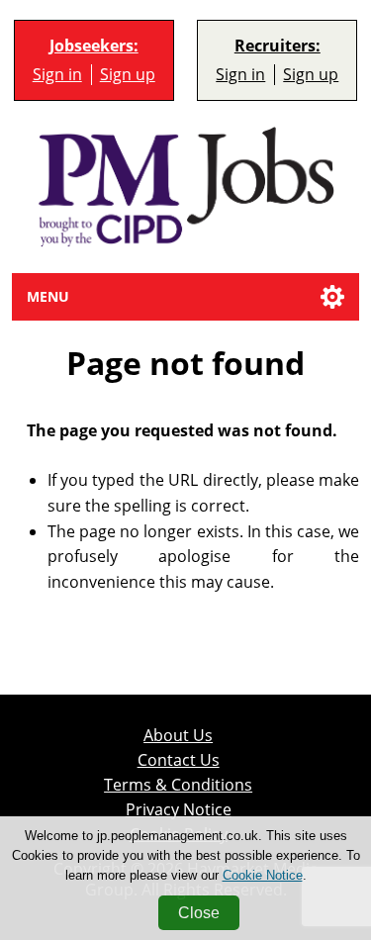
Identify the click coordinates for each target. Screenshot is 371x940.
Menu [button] (48, 296)
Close (199, 912)
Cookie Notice (263, 875)
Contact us (179, 760)
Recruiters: (277, 46)
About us (178, 735)
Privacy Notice (179, 809)
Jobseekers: (94, 46)
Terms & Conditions (178, 785)
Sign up (127, 74)
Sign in (57, 74)
